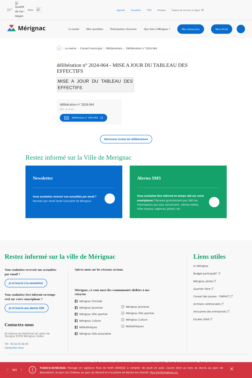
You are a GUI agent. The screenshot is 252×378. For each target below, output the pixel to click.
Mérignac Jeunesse (91, 307)
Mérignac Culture (90, 320)
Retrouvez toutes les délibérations (126, 139)
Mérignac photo (203, 281)
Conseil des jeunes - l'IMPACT (211, 296)
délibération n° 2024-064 (85, 117)
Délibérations (114, 48)
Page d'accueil (59, 48)
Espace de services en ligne (186, 10)
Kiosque (162, 10)
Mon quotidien (94, 28)
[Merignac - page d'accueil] (26, 29)
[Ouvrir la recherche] (241, 29)
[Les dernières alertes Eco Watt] (39, 10)
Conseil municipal (91, 48)
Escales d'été (201, 319)
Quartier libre (201, 289)
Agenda (121, 10)
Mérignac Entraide (90, 301)
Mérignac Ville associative (95, 333)
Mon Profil (221, 29)
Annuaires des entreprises (209, 311)
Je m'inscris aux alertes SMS (26, 308)
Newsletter (43, 178)
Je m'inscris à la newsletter (26, 283)
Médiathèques (88, 327)
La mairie (73, 28)
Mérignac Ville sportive (93, 314)
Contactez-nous (14, 347)
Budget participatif (205, 273)
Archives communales (206, 304)
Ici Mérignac (200, 266)
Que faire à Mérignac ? (157, 28)
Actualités (136, 10)
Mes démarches (191, 29)
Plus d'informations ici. (164, 372)
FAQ (149, 10)
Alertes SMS (149, 178)
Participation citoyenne (123, 28)
